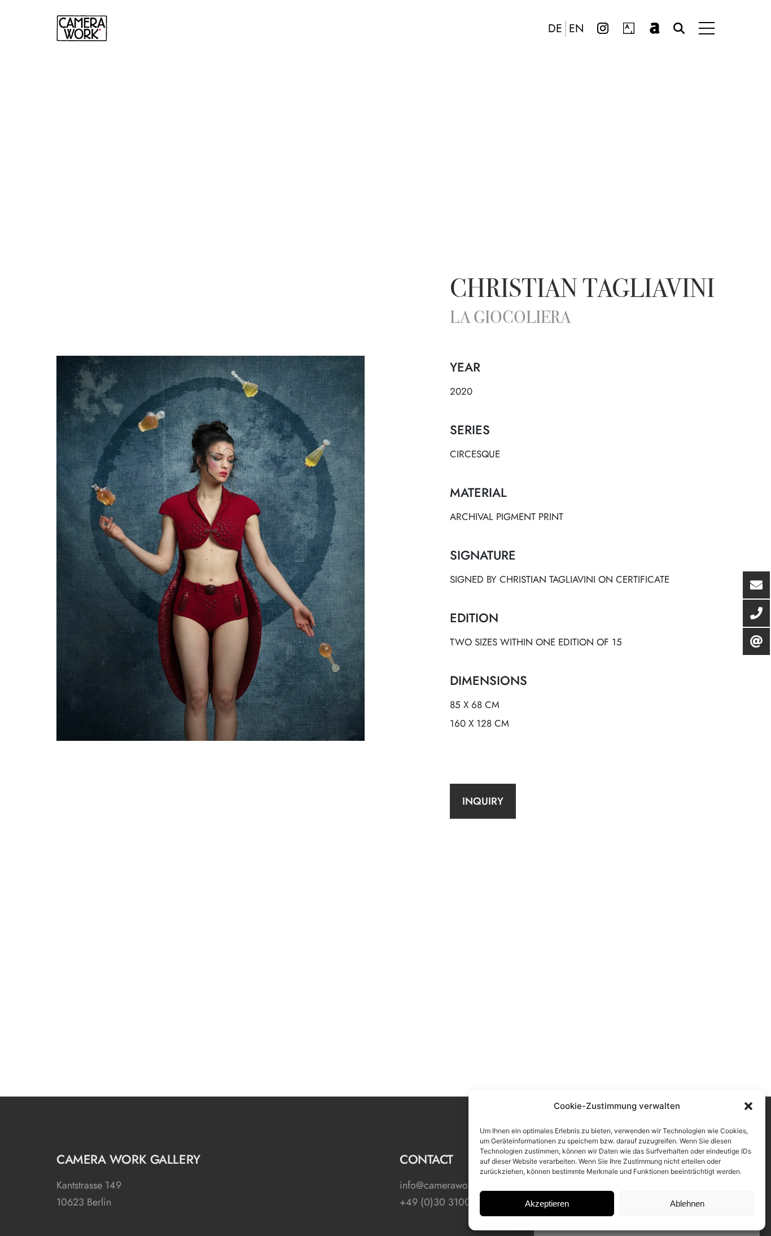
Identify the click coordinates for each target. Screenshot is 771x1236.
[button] (748, 1106)
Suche (679, 28)
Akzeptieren (547, 1203)
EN (576, 29)
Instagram (602, 28)
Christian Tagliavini (582, 291)
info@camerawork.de (445, 1185)
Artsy (628, 28)
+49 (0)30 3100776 (443, 1202)
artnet (654, 28)
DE (555, 29)
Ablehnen (687, 1203)
